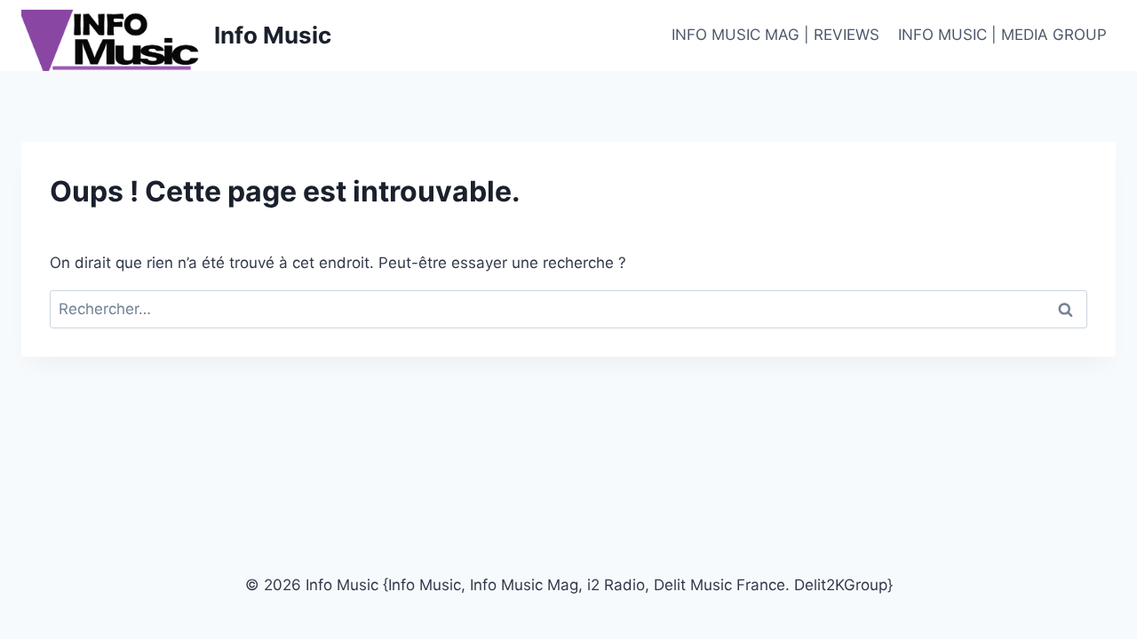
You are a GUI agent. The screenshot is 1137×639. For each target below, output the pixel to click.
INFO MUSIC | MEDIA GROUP (1002, 34)
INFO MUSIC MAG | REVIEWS (775, 34)
